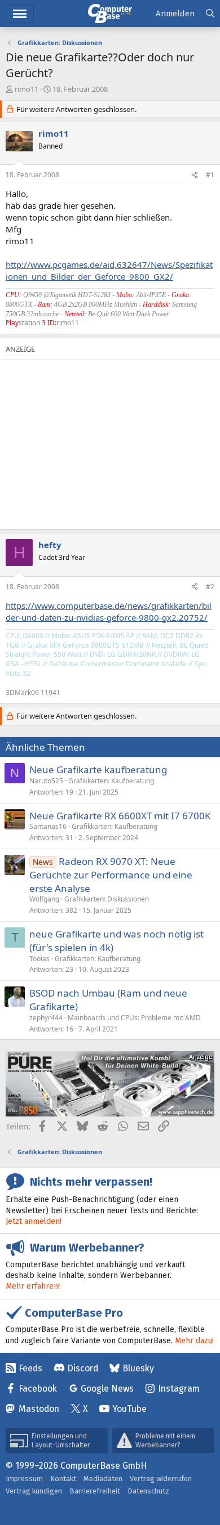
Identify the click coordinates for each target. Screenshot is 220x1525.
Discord (82, 1368)
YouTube (129, 1408)
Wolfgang (44, 899)
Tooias (39, 958)
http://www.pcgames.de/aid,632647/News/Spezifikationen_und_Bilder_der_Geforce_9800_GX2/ (109, 270)
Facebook (38, 1388)
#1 (210, 175)
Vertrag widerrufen (161, 1478)
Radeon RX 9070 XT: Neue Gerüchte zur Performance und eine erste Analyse (110, 875)
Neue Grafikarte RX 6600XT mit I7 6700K (120, 815)
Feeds (30, 1368)
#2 (210, 586)
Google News (107, 1388)
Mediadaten (102, 1478)
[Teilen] (194, 175)
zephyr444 (46, 1017)
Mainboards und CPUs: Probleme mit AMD (134, 1017)
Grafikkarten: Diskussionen (106, 899)
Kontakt (63, 1478)
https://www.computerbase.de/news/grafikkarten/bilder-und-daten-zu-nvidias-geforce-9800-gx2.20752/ (109, 611)
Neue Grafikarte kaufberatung (98, 769)
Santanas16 (48, 826)
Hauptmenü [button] (20, 14)
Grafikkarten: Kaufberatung (111, 781)
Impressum (24, 1478)
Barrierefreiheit (94, 1491)
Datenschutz (148, 1491)
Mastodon (39, 1408)
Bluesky (138, 1368)
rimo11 (26, 89)
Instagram (179, 1388)
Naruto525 (46, 781)
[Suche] (210, 13)
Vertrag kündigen (34, 1491)
